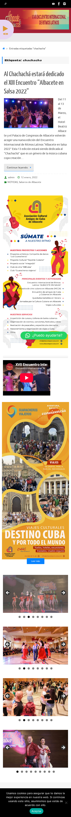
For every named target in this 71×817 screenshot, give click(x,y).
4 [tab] (33, 617)
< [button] (8, 593)
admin (11, 177)
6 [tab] (42, 617)
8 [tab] (51, 617)
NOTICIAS (12, 182)
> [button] (63, 593)
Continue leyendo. (17, 167)
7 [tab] (47, 617)
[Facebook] (59, 3)
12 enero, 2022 (29, 177)
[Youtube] (53, 3)
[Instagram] (64, 3)
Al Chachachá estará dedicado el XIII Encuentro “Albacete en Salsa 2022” (34, 83)
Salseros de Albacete (30, 182)
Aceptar (37, 811)
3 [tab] (29, 617)
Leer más (35, 561)
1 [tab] (20, 617)
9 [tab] (54, 772)
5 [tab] (38, 617)
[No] (66, 803)
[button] (44, 335)
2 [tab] (24, 617)
